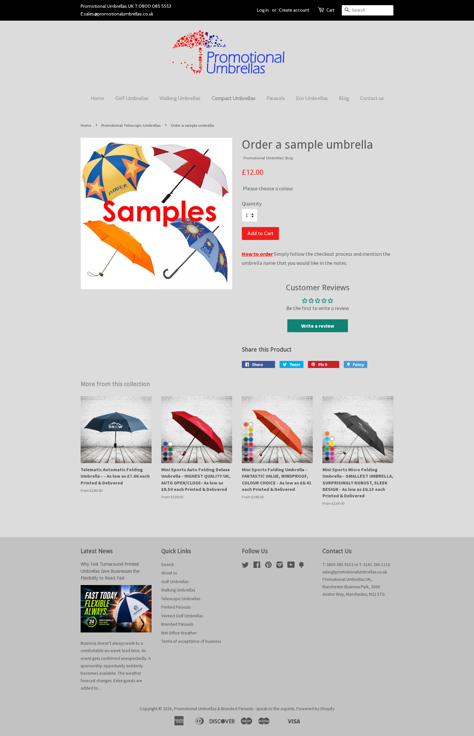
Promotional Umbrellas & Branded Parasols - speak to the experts (234, 708)
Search (167, 564)
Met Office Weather (179, 633)
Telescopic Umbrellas (180, 599)
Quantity (252, 203)
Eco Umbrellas (312, 98)
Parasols (275, 98)
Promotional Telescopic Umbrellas (131, 125)
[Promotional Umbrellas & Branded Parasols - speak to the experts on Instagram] (279, 566)
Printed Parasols (176, 607)
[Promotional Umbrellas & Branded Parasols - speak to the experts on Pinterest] (268, 566)
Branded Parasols (177, 624)
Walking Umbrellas (180, 98)
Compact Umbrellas (233, 98)
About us (169, 573)
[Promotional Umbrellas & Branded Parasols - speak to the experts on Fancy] (301, 566)
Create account (294, 10)
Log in (263, 10)
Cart (330, 10)
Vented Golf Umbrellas (182, 616)
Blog (344, 98)
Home (97, 98)
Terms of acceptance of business (191, 641)
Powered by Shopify (315, 708)
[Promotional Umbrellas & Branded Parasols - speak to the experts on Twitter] (245, 566)
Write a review (317, 326)
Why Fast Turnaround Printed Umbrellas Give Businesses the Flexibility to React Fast (110, 571)
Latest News (97, 551)
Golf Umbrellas (132, 98)
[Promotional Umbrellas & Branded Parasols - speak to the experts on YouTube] (291, 566)
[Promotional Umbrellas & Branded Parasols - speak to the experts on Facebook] (257, 566)
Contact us (372, 98)
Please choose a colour (256, 184)
